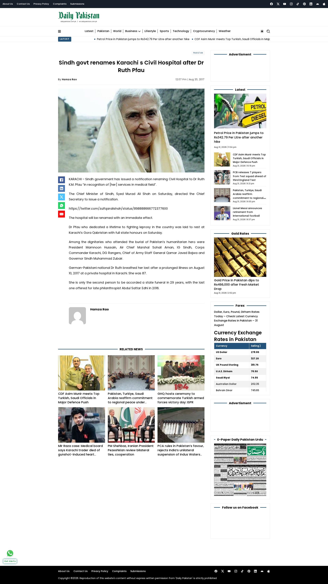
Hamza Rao (69, 79)
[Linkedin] (311, 4)
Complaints (59, 3)
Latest (89, 31)
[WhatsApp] (61, 205)
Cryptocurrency (204, 31)
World (117, 31)
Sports (164, 31)
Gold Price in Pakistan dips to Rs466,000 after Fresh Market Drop (236, 284)
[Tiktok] (297, 4)
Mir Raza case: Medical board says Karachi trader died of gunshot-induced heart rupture (80, 452)
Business (131, 31)
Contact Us (23, 3)
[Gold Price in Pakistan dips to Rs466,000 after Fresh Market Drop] (240, 257)
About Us (8, 3)
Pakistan (103, 31)
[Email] (61, 214)
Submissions (77, 3)
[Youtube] (284, 4)
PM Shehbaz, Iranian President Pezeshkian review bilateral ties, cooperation (131, 450)
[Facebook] (271, 4)
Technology (181, 31)
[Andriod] (317, 4)
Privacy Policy (41, 3)
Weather (225, 31)
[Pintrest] (304, 4)
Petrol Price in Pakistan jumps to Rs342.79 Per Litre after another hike (116, 39)
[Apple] (324, 4)
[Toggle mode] (262, 31)
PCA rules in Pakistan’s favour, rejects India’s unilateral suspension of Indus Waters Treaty (181, 452)
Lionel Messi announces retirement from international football (247, 212)
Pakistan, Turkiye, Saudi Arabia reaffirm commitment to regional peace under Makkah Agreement (130, 400)
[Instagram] (291, 4)
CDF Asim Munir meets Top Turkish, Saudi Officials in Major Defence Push (216, 39)
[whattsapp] (10, 553)
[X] (61, 197)
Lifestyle (150, 31)
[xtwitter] (278, 4)
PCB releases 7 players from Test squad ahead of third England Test (249, 176)
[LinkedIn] (61, 188)
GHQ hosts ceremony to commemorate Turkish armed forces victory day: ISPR (181, 398)
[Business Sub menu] (139, 31)
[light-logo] (79, 17)
